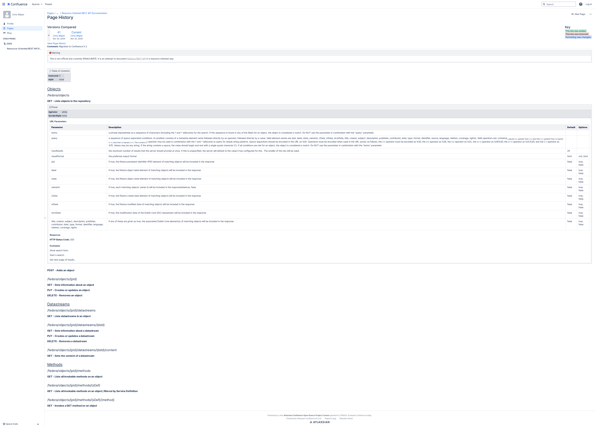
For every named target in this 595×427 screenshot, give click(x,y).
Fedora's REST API (136, 58)
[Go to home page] (17, 4)
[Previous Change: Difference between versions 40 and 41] (48, 35)
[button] (4, 4)
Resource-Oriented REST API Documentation (84, 13)
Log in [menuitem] (589, 4)
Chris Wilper (59, 35)
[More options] (590, 14)
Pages (50, 13)
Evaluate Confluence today (359, 415)
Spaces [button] (36, 4)
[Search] (544, 4)
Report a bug (330, 418)
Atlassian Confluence (306, 418)
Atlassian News (346, 418)
